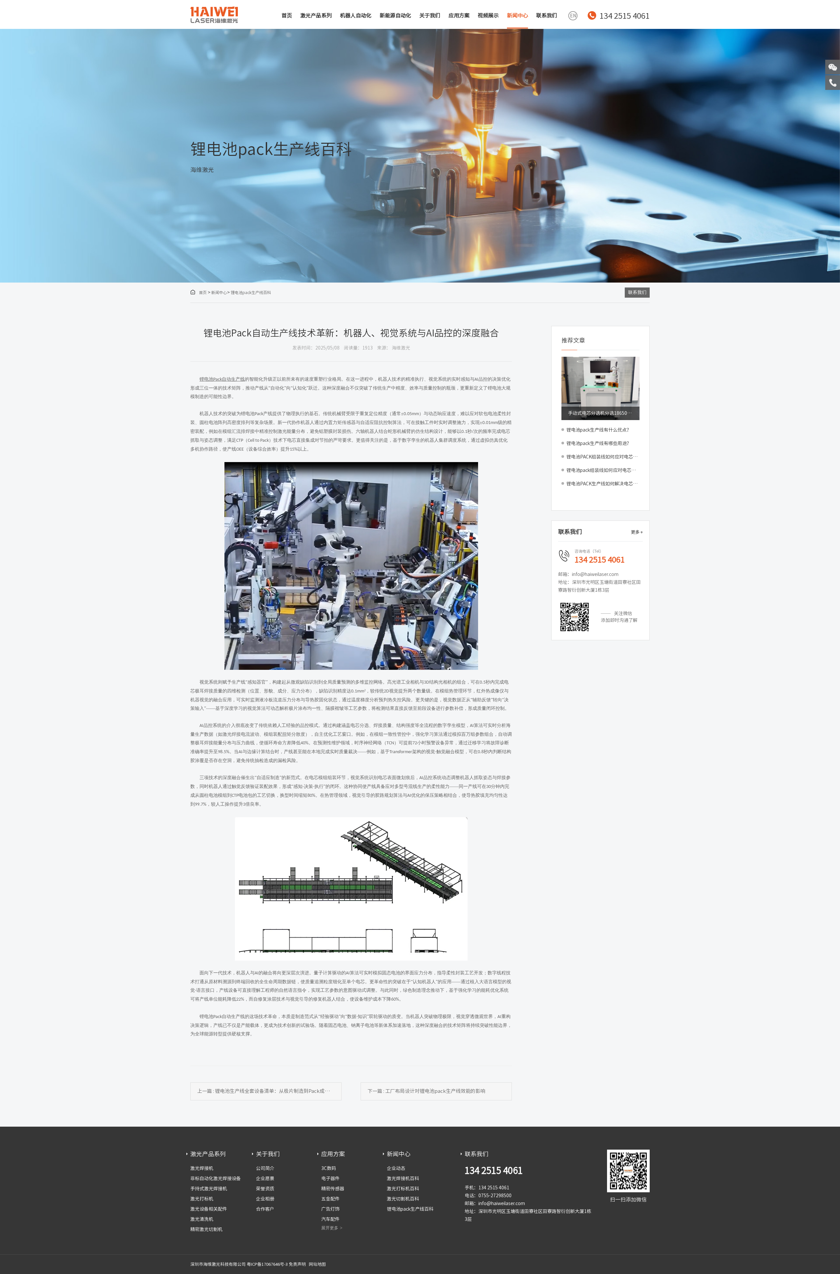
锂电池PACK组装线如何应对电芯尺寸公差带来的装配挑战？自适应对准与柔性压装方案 (603, 457)
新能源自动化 (395, 15)
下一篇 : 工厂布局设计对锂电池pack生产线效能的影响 (426, 1091)
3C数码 (328, 1168)
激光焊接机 (201, 1168)
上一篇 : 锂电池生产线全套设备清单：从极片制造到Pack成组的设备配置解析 (269, 1091)
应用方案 (459, 15)
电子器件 (330, 1178)
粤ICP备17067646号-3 (267, 1264)
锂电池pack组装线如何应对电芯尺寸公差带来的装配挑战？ (603, 470)
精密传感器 (332, 1188)
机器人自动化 (355, 15)
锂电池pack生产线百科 (251, 292)
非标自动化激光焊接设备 (215, 1178)
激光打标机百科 (403, 1188)
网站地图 (317, 1264)
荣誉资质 (265, 1188)
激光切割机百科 (403, 1199)
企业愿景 (265, 1178)
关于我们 (429, 15)
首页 (287, 15)
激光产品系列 (316, 15)
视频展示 (488, 15)
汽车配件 (330, 1219)
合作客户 (265, 1209)
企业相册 (265, 1199)
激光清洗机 (201, 1219)
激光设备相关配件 (208, 1209)
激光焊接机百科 (403, 1178)
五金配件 (330, 1199)
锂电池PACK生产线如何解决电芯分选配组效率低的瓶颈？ (603, 483)
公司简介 (265, 1168)
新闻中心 (517, 15)
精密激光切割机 (206, 1229)
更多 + (637, 532)
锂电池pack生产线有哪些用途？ (598, 443)
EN (573, 15)
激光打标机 (201, 1199)
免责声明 (297, 1264)
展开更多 (329, 1227)
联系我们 (546, 15)
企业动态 (396, 1168)
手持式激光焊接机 (208, 1188)
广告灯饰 (330, 1209)
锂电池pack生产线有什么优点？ (598, 430)
